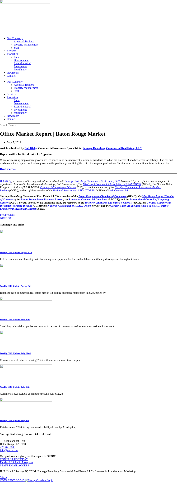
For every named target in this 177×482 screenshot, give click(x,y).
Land (17, 57)
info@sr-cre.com (9, 450)
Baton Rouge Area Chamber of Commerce (102, 196)
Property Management (26, 44)
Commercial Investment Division (58, 187)
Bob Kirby (31, 148)
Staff (16, 47)
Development (21, 60)
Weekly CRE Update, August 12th (16, 252)
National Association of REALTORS (73, 190)
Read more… (8, 169)
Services (11, 50)
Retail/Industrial (22, 63)
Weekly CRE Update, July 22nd (15, 353)
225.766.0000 (7, 447)
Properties (12, 53)
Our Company (15, 38)
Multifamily (20, 69)
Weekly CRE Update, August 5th (15, 286)
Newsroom (13, 72)
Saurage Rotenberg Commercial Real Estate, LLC (112, 148)
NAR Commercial (118, 190)
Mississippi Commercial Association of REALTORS (111, 184)
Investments (20, 66)
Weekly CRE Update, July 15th (15, 387)
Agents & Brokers (24, 41)
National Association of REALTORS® (69, 205)
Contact (11, 75)
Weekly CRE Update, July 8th (14, 420)
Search (3, 125)
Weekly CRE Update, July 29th (15, 319)
